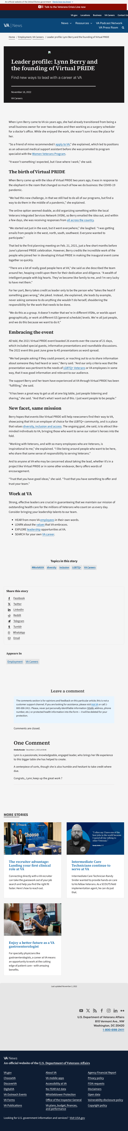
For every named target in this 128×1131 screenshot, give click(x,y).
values (40, 524)
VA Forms (9, 1100)
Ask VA (94, 704)
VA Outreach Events (15, 1094)
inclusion (64, 567)
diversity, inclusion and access (42, 426)
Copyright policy (97, 1105)
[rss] (95, 1010)
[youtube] (81, 1010)
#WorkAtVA (38, 567)
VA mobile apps (55, 1078)
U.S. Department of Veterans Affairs (64, 1063)
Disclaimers (94, 1089)
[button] (63, 7)
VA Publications (13, 1105)
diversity (51, 567)
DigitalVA (9, 1089)
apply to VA (63, 144)
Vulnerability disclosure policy (105, 1100)
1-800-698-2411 (113, 1029)
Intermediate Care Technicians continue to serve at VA (91, 865)
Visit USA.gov (77, 1118)
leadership (34, 529)
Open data (94, 1094)
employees (47, 520)
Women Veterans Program (48, 154)
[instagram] (109, 1010)
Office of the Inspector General (64, 1100)
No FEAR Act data (56, 1089)
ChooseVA (10, 1078)
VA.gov (8, 1073)
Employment (15, 662)
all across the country (80, 220)
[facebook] (102, 1010)
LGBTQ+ (76, 567)
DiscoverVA (10, 1083)
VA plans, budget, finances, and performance (61, 1107)
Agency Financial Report (102, 1073)
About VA (51, 1073)
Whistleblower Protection (61, 1094)
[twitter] (88, 1010)
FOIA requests (96, 1083)
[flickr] (122, 1010)
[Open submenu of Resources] (90, 23)
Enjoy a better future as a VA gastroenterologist (31, 944)
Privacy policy (96, 1078)
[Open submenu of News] (69, 23)
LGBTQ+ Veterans (74, 368)
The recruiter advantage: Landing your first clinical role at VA (30, 865)
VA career (48, 534)
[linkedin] (115, 1010)
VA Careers (32, 662)
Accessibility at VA (56, 1083)
